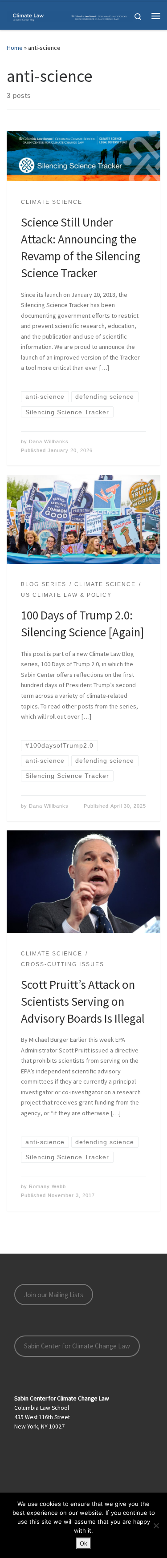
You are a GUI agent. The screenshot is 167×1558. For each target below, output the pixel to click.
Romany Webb (47, 1186)
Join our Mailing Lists (53, 1295)
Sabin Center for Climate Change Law (77, 1346)
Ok (83, 1543)
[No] (155, 1525)
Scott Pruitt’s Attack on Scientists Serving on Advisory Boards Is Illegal (83, 1001)
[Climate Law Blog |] (70, 15)
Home (15, 48)
